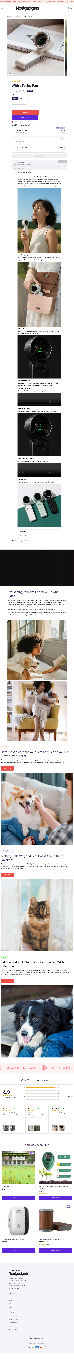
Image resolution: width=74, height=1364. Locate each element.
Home (9, 16)
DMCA (10, 1307)
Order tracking (13, 1300)
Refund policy (13, 1329)
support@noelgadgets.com (17, 1285)
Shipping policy (13, 1322)
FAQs (10, 1304)
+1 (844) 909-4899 (14, 1283)
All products (16, 16)
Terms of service (13, 1319)
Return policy (13, 1326)
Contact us (12, 1297)
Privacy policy (13, 1316)
